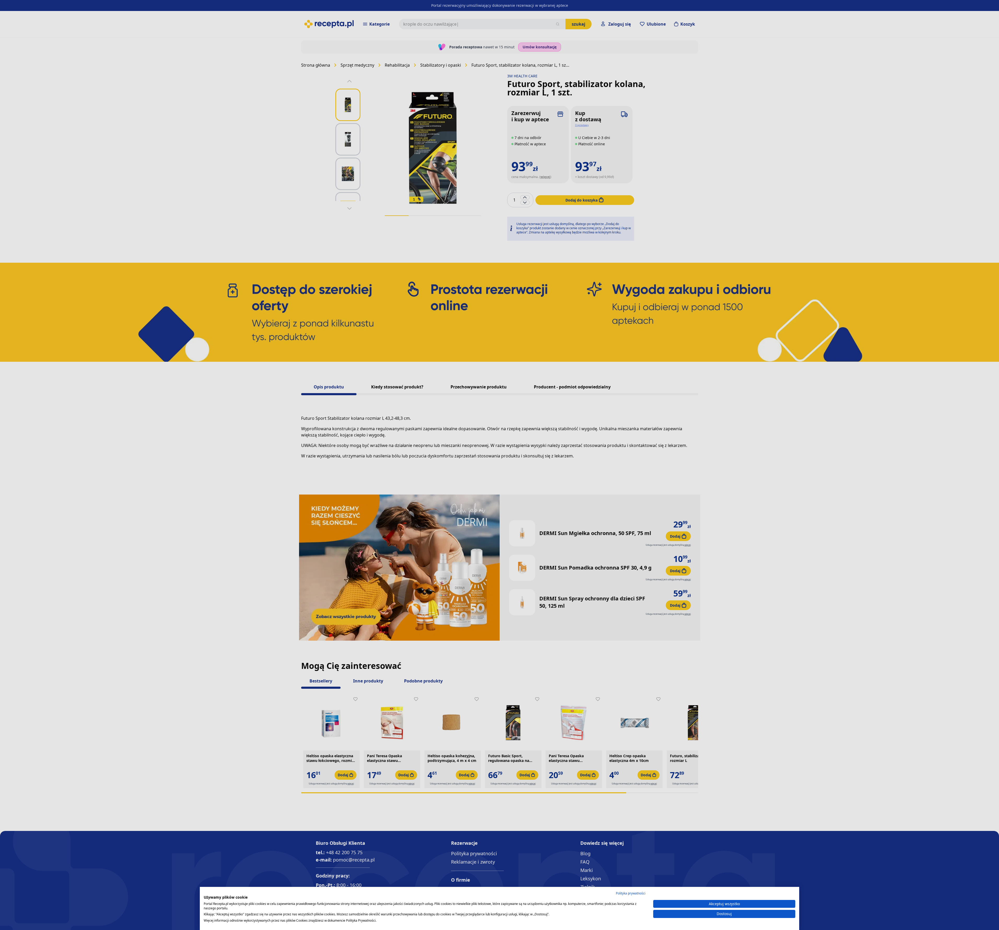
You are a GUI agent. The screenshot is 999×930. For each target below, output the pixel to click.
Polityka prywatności (630, 893)
